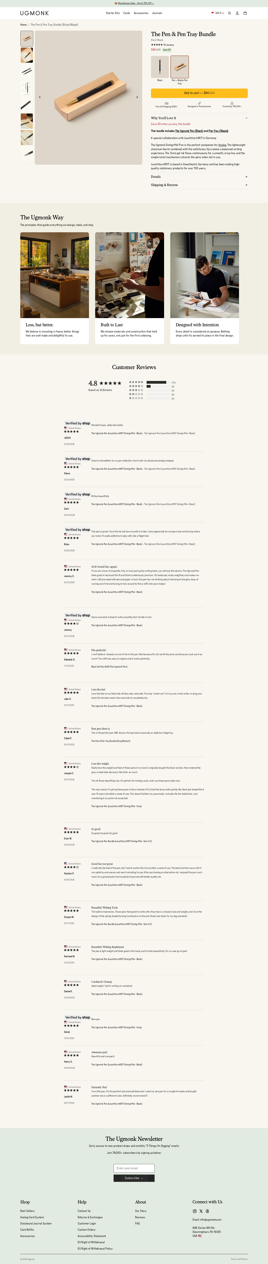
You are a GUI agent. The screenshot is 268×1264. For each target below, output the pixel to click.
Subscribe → (134, 1178)
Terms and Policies (239, 1259)
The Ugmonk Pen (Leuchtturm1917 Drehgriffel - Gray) (116, 806)
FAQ (137, 1223)
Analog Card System (32, 1217)
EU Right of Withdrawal (91, 1242)
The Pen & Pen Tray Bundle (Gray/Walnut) (110, 741)
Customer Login (87, 1223)
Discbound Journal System (36, 1223)
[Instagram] (195, 1211)
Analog (222, 145)
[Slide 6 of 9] (27, 121)
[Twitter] (201, 1211)
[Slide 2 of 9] (27, 55)
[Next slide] (138, 98)
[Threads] (207, 1211)
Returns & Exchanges (90, 1217)
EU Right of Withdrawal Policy (95, 1248)
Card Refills (27, 1229)
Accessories (27, 1235)
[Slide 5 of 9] (27, 104)
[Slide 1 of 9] (27, 38)
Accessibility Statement (92, 1235)
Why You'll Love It (163, 118)
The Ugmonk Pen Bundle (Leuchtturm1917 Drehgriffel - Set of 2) (121, 841)
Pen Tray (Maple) (218, 131)
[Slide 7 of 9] (27, 137)
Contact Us (84, 1211)
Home (23, 24)
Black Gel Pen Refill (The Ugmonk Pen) (109, 667)
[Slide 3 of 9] (27, 71)
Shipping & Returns (164, 185)
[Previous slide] (39, 98)
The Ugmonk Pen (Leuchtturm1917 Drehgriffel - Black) (116, 433)
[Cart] (245, 13)
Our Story (140, 1211)
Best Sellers (27, 1211)
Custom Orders (86, 1229)
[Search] (230, 13)
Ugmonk (31, 1259)
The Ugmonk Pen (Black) (189, 131)
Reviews (140, 1217)
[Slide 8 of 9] (27, 154)
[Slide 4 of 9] (27, 88)
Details (156, 177)
